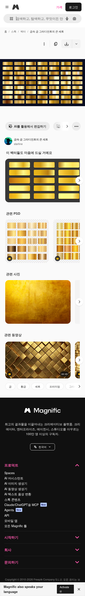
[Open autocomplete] (10, 18)
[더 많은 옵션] (44, 43)
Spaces (9, 473)
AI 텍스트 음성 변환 (17, 494)
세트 (37, 386)
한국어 (42, 447)
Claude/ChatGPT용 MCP (25, 504)
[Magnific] (42, 411)
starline (18, 144)
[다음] (67, 126)
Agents (12, 510)
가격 (59, 7)
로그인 (73, 7)
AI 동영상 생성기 (15, 489)
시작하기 (11, 537)
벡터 (23, 31)
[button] (42, 446)
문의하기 (11, 562)
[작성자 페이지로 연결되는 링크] (8, 141)
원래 (25, 58)
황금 (23, 386)
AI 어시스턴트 (13, 478)
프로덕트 (11, 465)
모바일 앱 (10, 520)
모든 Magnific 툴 (15, 526)
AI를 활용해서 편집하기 (30, 126)
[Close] (78, 589)
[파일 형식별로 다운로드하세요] (76, 43)
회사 (7, 549)
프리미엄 (54, 386)
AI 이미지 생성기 (15, 483)
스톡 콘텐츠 (12, 499)
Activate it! (64, 589)
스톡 (13, 31)
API (6, 515)
